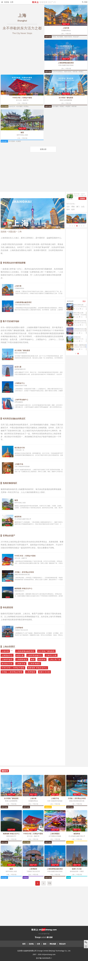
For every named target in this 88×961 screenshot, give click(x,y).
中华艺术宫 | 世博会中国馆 (22, 98)
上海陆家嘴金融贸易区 (66, 63)
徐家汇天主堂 (44, 672)
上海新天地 (19, 464)
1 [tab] (70, 225)
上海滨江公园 (51, 655)
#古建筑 (18, 141)
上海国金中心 (20, 383)
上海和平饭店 (7, 659)
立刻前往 (82, 198)
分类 (11, 2)
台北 (82, 206)
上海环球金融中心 (21, 399)
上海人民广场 (54, 659)
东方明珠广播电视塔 (66, 98)
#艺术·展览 (4, 106)
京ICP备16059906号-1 (44, 958)
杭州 (73, 209)
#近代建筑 (60, 37)
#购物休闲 (48, 807)
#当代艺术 (12, 106)
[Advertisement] (44, 174)
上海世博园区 (34, 664)
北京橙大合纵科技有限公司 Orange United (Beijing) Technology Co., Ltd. (44, 951)
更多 (84, 301)
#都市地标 (48, 37)
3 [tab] (74, 225)
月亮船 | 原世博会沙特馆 (24, 572)
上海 (62, 34)
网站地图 (53, 944)
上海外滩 (66, 28)
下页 (49, 883)
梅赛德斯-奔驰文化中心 (23, 588)
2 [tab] (72, 225)
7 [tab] (83, 225)
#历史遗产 (76, 37)
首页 (24, 944)
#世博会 (26, 106)
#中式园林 (11, 141)
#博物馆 (25, 878)
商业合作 (62, 944)
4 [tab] (77, 225)
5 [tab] (79, 225)
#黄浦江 (80, 72)
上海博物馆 (19, 627)
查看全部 (43, 149)
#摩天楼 (74, 72)
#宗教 (68, 878)
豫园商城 (18, 516)
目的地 (6, 2)
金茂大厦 (18, 367)
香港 (73, 206)
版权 (44, 944)
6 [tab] (81, 225)
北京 (68, 206)
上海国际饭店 (21, 659)
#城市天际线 (68, 37)
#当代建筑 (19, 106)
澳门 (78, 206)
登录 (85, 2)
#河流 (54, 37)
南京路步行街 (20, 447)
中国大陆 (68, 34)
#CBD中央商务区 (57, 72)
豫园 (22, 132)
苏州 (68, 209)
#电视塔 (67, 106)
